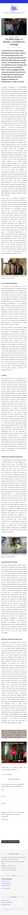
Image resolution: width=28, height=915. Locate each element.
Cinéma (12, 37)
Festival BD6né (5, 900)
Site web (3, 803)
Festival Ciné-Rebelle (6, 902)
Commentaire (5, 819)
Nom (3, 789)
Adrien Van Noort (5, 881)
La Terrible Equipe (6, 888)
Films (16, 37)
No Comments (18, 47)
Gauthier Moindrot (5, 883)
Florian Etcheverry (6, 885)
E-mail (3, 796)
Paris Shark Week (5, 904)
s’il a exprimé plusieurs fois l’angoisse (16, 316)
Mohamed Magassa (7, 774)
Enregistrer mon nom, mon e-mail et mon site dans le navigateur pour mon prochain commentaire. (12, 814)
